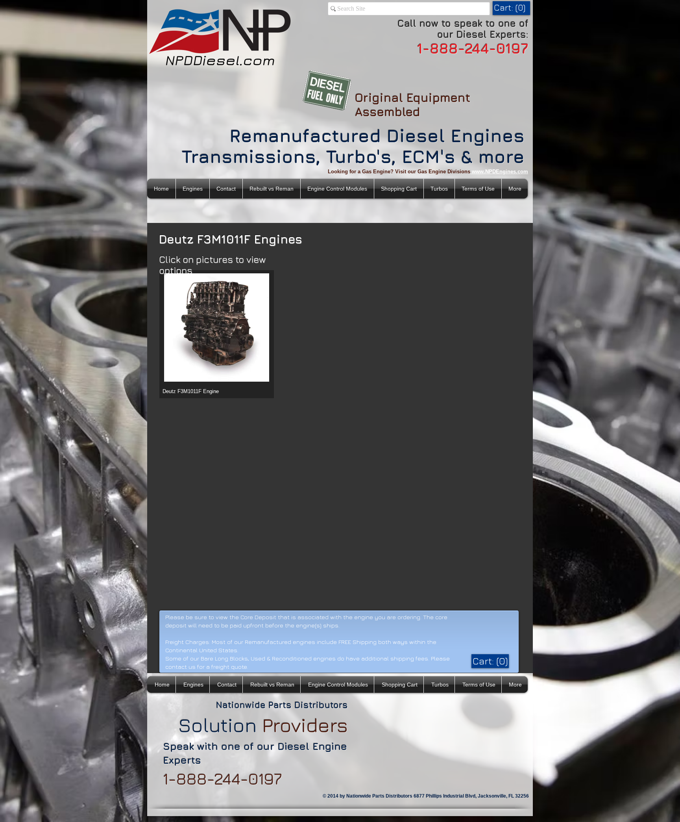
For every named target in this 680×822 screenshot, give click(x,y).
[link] (511, 7)
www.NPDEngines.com (500, 171)
